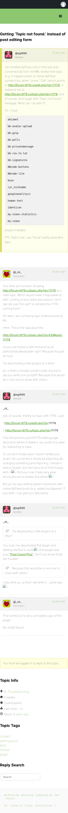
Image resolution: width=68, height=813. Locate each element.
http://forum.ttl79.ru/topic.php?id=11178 (31, 94)
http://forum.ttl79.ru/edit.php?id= (27, 423)
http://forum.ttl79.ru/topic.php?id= (28, 430)
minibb (4, 750)
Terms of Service (43, 805)
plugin (4, 754)
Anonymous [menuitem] (63, 4)
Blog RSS (10, 798)
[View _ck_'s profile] (6, 274)
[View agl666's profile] (8, 55)
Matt (57, 795)
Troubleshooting (18, 691)
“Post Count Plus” (21, 554)
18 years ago (58, 52)
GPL (6, 805)
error (3, 745)
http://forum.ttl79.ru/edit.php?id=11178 (34, 85)
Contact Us (16, 805)
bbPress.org (6, 16)
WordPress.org (11, 795)
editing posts (9, 741)
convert (5, 736)
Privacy (28, 805)
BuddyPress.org (44, 795)
